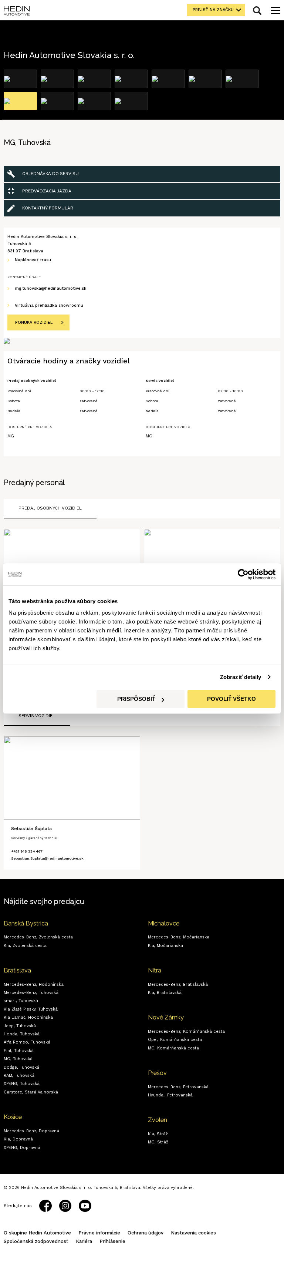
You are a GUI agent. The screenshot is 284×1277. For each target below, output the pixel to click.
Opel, (175, 1039)
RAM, (19, 1075)
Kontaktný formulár (47, 208)
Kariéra (84, 1241)
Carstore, (31, 1092)
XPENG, (22, 1083)
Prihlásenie (112, 1241)
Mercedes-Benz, (38, 937)
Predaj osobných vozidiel (50, 508)
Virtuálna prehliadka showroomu (49, 305)
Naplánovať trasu (33, 260)
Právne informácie (99, 1232)
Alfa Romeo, (27, 1042)
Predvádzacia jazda (46, 191)
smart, (21, 1000)
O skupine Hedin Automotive (37, 1232)
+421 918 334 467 (27, 851)
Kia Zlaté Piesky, (31, 1009)
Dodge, (21, 1067)
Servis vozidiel (36, 715)
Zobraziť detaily (240, 677)
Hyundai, (170, 1095)
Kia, (25, 945)
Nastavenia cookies (193, 1232)
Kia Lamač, (28, 1017)
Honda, (22, 1034)
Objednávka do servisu (50, 173)
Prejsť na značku (213, 9)
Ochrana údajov (145, 1232)
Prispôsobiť (136, 699)
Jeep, (20, 1026)
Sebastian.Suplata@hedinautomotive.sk (47, 858)
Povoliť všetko (231, 699)
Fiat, (19, 1050)
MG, (18, 1058)
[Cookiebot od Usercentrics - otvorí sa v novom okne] (243, 574)
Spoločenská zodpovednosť (36, 1241)
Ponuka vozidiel (34, 322)
